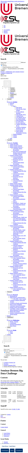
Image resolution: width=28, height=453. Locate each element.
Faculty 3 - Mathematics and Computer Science (12, 71)
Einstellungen (5, 450)
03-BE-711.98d (16, 409)
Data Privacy (7, 434)
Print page (3, 417)
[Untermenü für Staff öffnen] (16, 106)
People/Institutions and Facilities (10, 67)
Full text (4, 65)
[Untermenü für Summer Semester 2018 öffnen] (22, 241)
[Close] (7, 329)
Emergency (6, 436)
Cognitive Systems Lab (6, 73)
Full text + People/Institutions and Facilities (13, 68)
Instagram (6, 443)
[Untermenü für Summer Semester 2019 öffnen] (22, 210)
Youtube (6, 442)
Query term (4, 62)
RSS (2, 416)
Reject (12, 450)
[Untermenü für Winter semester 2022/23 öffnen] (22, 147)
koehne (9, 414)
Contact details (4, 427)
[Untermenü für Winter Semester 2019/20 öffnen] (23, 195)
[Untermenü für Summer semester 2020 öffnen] (22, 185)
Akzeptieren (19, 450)
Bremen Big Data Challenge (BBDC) (10, 382)
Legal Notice (7, 433)
